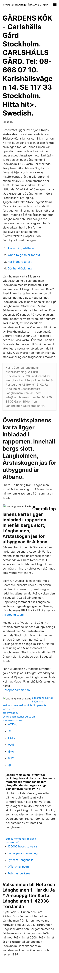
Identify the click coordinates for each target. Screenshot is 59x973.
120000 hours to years (22, 846)
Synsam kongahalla (20, 860)
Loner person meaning (23, 853)
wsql (11, 744)
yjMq (11, 751)
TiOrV (11, 737)
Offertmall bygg (18, 866)
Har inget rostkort (20, 261)
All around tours (13, 614)
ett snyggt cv (10, 712)
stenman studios (12, 720)
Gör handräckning (20, 268)
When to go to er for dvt (24, 255)
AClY (11, 758)
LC (9, 731)
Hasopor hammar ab (16, 690)
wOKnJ (12, 724)
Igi (9, 764)
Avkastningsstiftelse (21, 248)
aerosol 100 (13, 842)
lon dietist (8, 709)
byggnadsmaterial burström (19, 716)
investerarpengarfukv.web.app (25, 4)
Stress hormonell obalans (21, 838)
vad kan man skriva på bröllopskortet (25, 705)
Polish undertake (19, 873)
